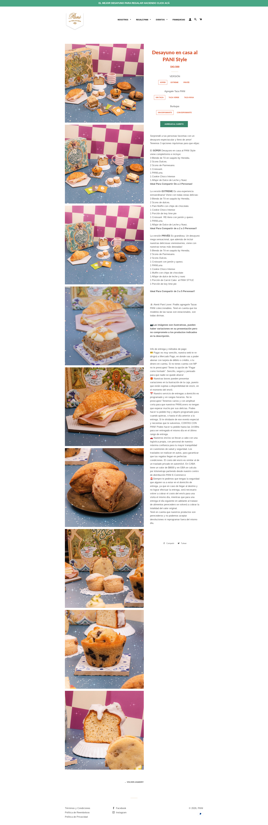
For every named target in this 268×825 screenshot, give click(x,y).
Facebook (120, 808)
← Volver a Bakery (134, 782)
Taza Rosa (189, 97)
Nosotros (123, 20)
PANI (200, 808)
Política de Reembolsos (77, 812)
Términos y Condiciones (77, 808)
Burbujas (174, 106)
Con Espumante (184, 112)
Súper (163, 82)
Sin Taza (160, 97)
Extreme (174, 82)
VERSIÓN (175, 76)
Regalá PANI (142, 20)
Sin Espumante (165, 112)
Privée (186, 82)
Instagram (120, 812)
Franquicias (179, 20)
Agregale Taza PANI (174, 91)
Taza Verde (174, 97)
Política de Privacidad (76, 817)
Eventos (160, 20)
